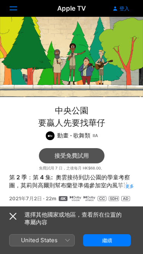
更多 (129, 186)
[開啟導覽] (18, 8)
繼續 (107, 240)
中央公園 (71, 110)
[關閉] (13, 216)
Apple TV (71, 8)
